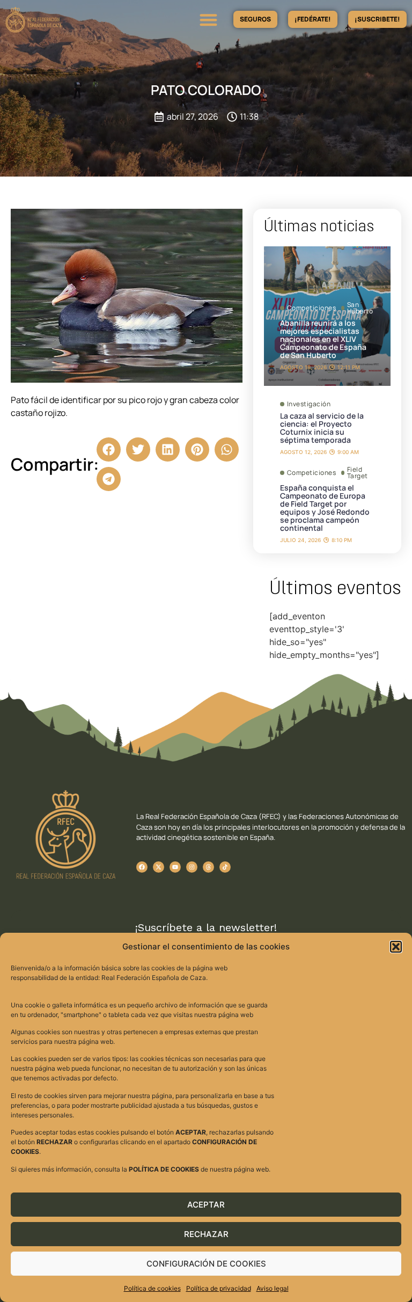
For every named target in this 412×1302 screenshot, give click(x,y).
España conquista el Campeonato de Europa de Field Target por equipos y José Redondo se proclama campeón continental (325, 507)
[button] (396, 946)
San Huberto (360, 308)
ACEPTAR (206, 1204)
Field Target (357, 472)
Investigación (309, 404)
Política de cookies (152, 1288)
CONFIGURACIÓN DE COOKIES (206, 1264)
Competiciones (311, 307)
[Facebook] (142, 867)
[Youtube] (175, 867)
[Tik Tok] (208, 867)
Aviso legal (272, 1288)
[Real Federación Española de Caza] (61, 19)
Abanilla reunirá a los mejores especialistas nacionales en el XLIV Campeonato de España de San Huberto (323, 339)
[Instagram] (191, 867)
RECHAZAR (206, 1234)
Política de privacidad (218, 1288)
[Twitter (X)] (158, 867)
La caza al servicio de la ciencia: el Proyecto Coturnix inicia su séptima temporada (322, 428)
